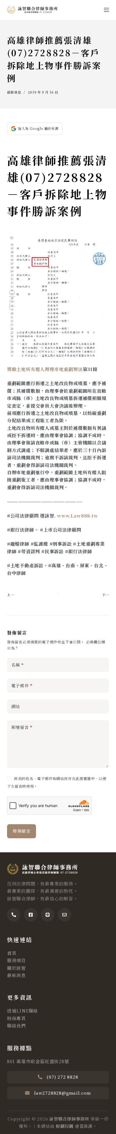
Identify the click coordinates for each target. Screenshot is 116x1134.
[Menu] (106, 9)
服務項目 (16, 960)
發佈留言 (21, 831)
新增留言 (22, 727)
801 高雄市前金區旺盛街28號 (38, 1061)
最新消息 (14, 92)
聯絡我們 (16, 1025)
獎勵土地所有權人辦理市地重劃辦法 (45, 369)
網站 (15, 706)
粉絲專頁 (16, 1018)
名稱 (17, 665)
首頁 (12, 953)
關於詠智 (16, 968)
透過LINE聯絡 (22, 1011)
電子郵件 (22, 685)
